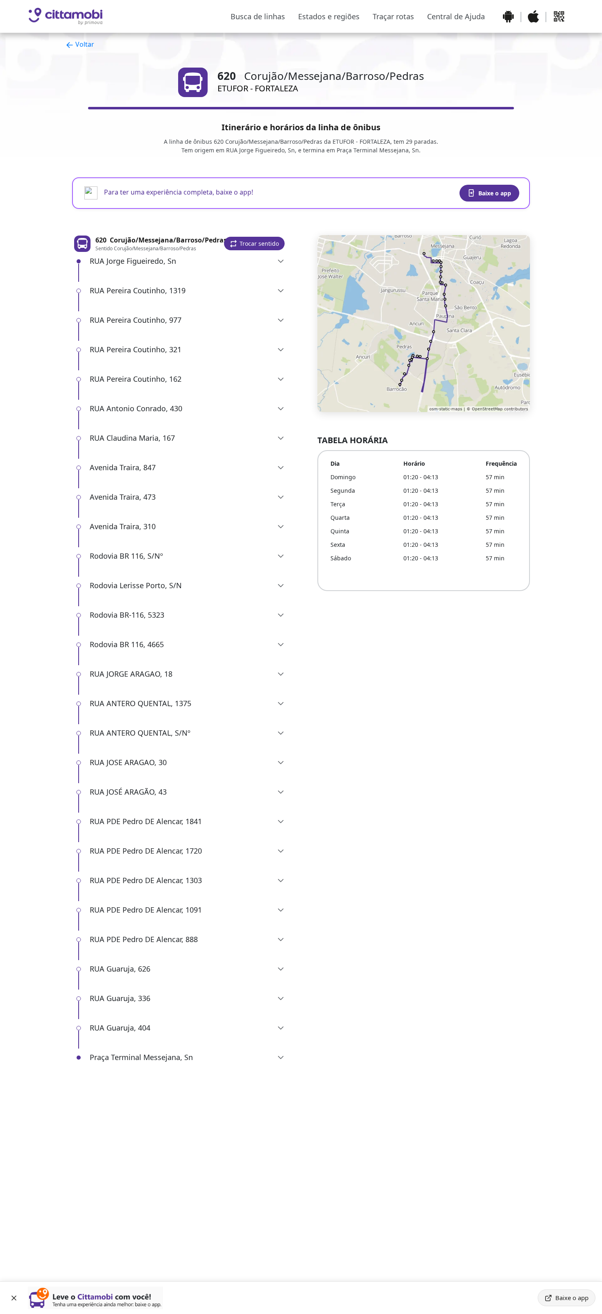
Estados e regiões (329, 16)
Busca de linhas (258, 16)
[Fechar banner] (14, 1298)
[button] (254, 243)
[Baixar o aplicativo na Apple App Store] (533, 16)
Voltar (84, 44)
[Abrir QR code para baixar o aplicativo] (559, 16)
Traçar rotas (393, 16)
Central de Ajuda (456, 16)
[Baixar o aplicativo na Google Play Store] (508, 16)
